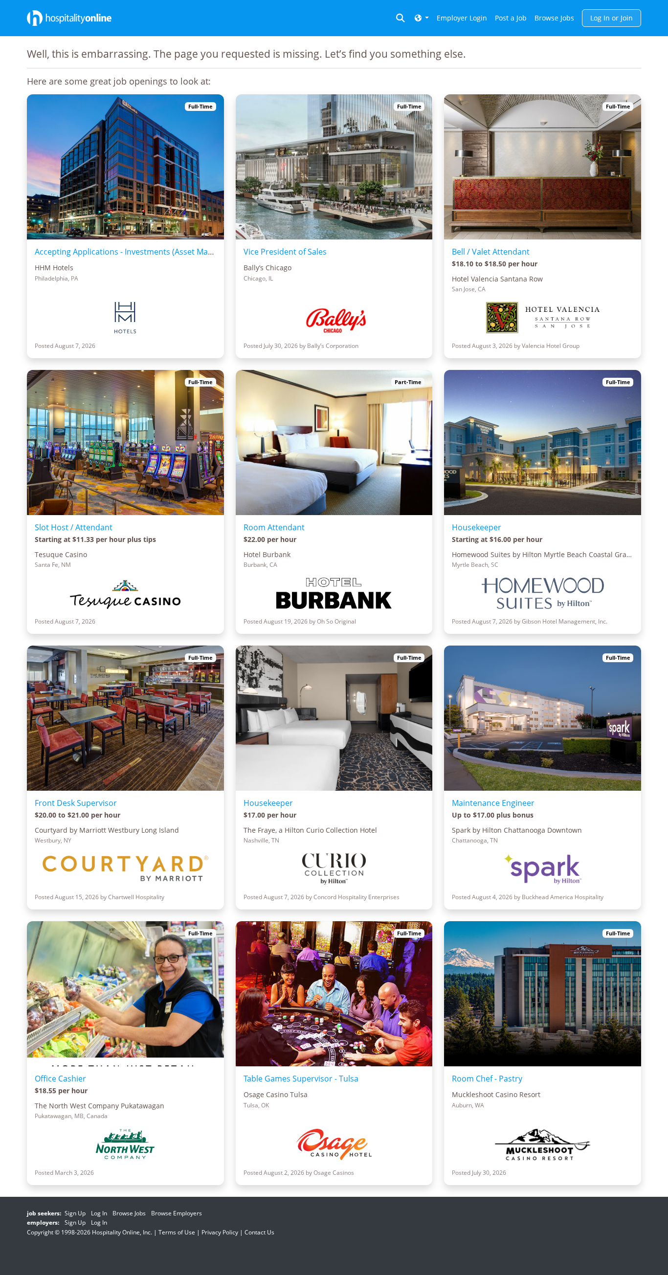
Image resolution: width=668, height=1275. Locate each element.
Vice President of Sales (285, 251)
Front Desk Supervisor (76, 803)
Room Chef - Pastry (487, 1078)
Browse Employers (176, 1213)
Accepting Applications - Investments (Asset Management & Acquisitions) (169, 251)
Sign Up (75, 1213)
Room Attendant (274, 527)
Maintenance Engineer (493, 803)
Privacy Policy (219, 1232)
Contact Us (259, 1232)
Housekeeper (476, 527)
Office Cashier (60, 1078)
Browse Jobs (554, 17)
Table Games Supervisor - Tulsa (301, 1078)
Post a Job (511, 17)
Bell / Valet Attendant (491, 251)
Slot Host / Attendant (73, 527)
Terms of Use (176, 1232)
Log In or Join (611, 17)
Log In (99, 1213)
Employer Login (462, 17)
